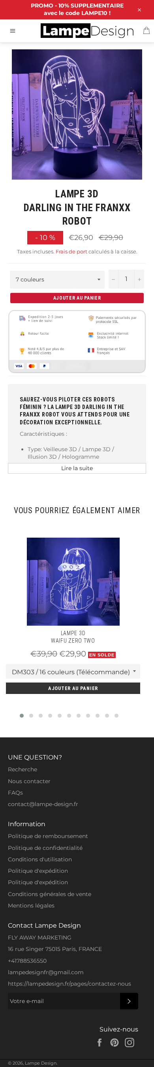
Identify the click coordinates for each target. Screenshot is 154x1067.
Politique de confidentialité (45, 847)
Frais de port (71, 251)
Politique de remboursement (48, 836)
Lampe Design (40, 1063)
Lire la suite (77, 468)
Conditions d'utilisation (40, 859)
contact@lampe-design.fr (43, 804)
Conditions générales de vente (49, 894)
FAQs (15, 792)
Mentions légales (31, 905)
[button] (21, 716)
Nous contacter (29, 781)
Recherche (22, 769)
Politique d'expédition (38, 870)
